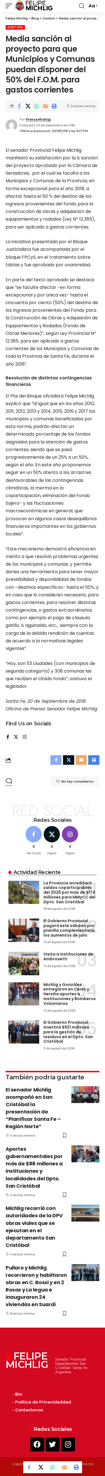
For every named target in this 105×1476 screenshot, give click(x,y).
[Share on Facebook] (19, 106)
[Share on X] (28, 106)
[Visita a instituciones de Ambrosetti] (23, 963)
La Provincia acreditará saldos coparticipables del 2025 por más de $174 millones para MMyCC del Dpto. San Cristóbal (69, 892)
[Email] (45, 106)
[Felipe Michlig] (34, 6)
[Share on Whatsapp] (37, 106)
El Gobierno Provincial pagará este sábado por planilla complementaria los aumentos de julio (69, 928)
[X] (16, 737)
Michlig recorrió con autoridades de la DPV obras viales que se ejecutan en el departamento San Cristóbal (34, 1226)
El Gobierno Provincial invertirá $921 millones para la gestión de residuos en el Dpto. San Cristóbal (68, 1032)
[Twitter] (53, 1444)
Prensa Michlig (38, 119)
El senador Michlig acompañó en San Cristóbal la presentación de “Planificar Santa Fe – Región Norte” (33, 1108)
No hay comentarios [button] (77, 781)
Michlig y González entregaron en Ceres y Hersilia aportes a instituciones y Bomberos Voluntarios (69, 994)
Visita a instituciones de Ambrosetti (68, 956)
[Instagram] (24, 737)
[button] (10, 6)
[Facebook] (8, 737)
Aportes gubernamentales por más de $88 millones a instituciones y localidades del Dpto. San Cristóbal (34, 1167)
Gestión (15, 27)
